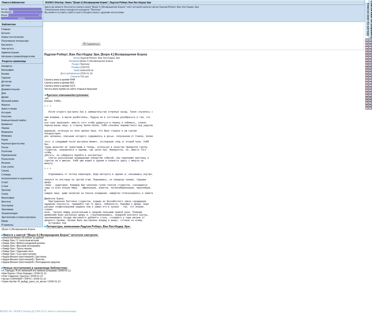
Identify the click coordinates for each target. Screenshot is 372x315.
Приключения (8, 155)
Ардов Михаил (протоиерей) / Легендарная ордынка (31, 262)
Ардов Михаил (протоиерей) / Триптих (23, 259)
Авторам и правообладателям (18, 56)
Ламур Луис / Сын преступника (19, 254)
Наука (4, 139)
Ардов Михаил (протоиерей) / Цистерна (24, 256)
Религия (5, 163)
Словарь (6, 174)
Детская (5, 85)
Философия (7, 197)
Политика (6, 151)
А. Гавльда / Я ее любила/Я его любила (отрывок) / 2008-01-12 (36, 270)
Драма (5, 97)
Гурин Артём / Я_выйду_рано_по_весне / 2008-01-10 (31, 281)
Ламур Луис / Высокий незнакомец (21, 245)
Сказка (5, 170)
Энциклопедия (9, 213)
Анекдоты (6, 66)
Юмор (4, 221)
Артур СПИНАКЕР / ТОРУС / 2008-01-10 (24, 278)
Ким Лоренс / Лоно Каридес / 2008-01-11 (24, 273)
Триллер (6, 190)
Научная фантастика (13, 143)
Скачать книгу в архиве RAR (59, 79)
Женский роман (10, 101)
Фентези (6, 201)
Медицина (7, 132)
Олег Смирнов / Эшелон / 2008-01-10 (22, 276)
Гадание (6, 77)
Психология (7, 159)
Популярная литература (15, 41)
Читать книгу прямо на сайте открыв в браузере (70, 89)
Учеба (4, 194)
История (6, 112)
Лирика (5, 128)
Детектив (6, 81)
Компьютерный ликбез (13, 120)
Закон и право (9, 108)
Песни (4, 147)
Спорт (4, 182)
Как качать (7, 44)
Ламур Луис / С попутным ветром (20, 240)
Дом (3, 93)
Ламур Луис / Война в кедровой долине (23, 243)
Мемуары (6, 135)
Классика (6, 116)
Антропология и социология (16, 178)
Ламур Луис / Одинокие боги (17, 251)
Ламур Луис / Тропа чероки (17, 248)
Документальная (10, 89)
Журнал (5, 104)
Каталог (5, 33)
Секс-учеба (7, 166)
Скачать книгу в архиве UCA (59, 85)
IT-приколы (7, 225)
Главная (5, 29)
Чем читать (7, 48)
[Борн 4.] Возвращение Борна (18, 229)
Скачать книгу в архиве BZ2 (59, 82)
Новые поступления (12, 37)
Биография (7, 70)
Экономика (7, 209)
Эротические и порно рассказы (18, 217)
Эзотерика (7, 205)
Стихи (4, 186)
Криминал (6, 124)
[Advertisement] (114, 32)
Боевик (5, 73)
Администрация (10, 52)
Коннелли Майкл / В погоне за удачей (23, 237)
